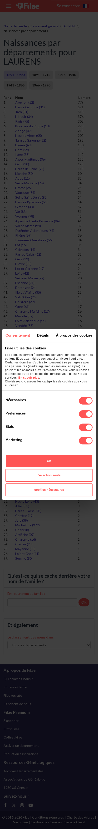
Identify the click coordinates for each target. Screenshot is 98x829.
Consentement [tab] (17, 335)
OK (49, 461)
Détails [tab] (43, 335)
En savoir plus (28, 377)
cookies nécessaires (49, 489)
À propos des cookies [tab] (74, 335)
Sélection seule (49, 475)
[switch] (86, 414)
